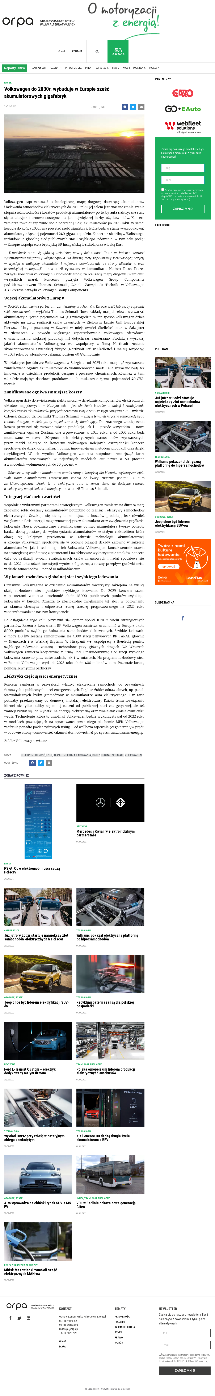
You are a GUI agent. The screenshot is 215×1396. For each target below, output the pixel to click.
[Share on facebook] (125, 107)
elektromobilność (33, 755)
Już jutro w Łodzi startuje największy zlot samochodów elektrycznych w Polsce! (36, 937)
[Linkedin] (28, 1318)
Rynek (88, 68)
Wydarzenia (139, 68)
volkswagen (133, 755)
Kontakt (77, 51)
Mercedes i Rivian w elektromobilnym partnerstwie (105, 833)
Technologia (102, 68)
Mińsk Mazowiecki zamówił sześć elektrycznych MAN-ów (30, 1272)
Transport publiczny (89, 1064)
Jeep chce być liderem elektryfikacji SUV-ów (36, 1004)
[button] (14, 68)
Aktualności (39, 68)
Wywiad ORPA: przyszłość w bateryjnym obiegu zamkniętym (34, 1138)
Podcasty (154, 68)
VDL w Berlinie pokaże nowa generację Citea (106, 1205)
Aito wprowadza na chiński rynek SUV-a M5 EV (37, 1205)
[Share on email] (141, 107)
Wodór (126, 68)
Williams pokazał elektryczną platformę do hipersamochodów (107, 937)
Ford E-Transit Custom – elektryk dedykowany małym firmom (30, 1071)
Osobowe (9, 997)
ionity (96, 755)
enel (49, 755)
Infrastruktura (73, 68)
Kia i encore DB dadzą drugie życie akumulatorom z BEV (103, 1138)
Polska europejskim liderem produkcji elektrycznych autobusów (105, 1071)
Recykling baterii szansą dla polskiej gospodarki (105, 1004)
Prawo (115, 68)
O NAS (61, 51)
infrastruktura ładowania (72, 755)
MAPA (62, 1346)
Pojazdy (54, 68)
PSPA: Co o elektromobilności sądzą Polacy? (32, 870)
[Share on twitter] (133, 107)
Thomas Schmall (112, 755)
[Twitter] (19, 1318)
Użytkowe (81, 826)
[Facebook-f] (183, 618)
